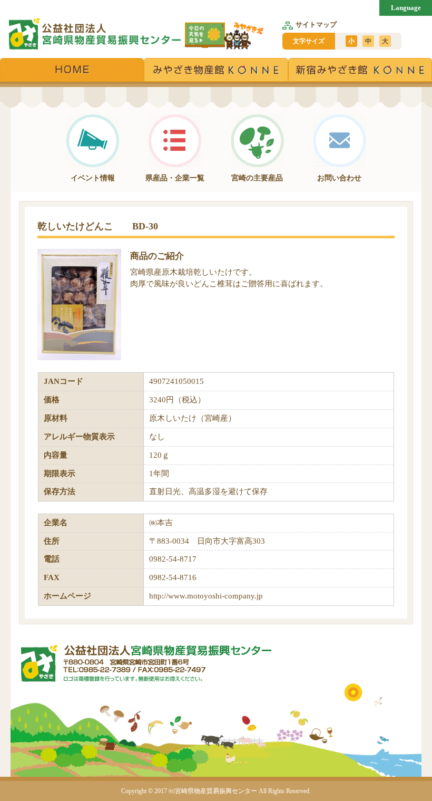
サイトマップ (316, 24)
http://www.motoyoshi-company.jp (206, 596)
